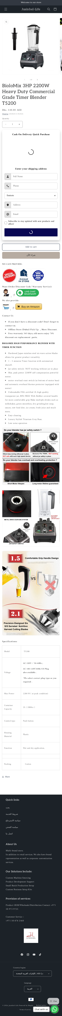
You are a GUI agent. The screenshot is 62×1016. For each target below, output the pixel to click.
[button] (6, 9)
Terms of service (25, 1009)
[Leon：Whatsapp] (27, 297)
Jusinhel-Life (13, 1005)
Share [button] (7, 777)
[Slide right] (37, 80)
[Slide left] (24, 80)
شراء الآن (31, 255)
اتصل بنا (9, 834)
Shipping (5, 114)
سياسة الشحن (12, 827)
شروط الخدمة (12, 814)
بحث (8, 808)
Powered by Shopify (26, 1005)
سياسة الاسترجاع (13, 820)
